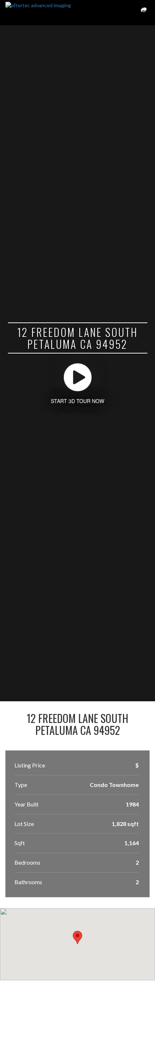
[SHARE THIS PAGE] (144, 12)
